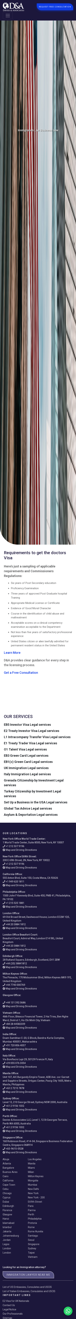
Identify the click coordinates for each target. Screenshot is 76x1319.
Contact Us (9, 1305)
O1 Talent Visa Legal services (25, 749)
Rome (31, 1227)
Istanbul (7, 1227)
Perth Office (10, 1116)
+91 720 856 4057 (16, 1045)
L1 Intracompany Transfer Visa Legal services (37, 737)
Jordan (7, 1240)
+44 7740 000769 (15, 984)
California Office (12, 874)
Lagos (6, 1244)
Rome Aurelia (35, 1231)
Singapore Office (12, 1137)
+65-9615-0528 (14, 1148)
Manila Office (10, 1073)
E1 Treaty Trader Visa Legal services (30, 743)
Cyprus (6, 1197)
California (8, 1180)
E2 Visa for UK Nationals (16, 1301)
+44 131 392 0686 (16, 1002)
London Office (11, 913)
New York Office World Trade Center (24, 838)
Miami (31, 1167)
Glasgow (7, 1214)
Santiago (33, 1235)
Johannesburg (11, 1235)
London (7, 1248)
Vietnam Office (11, 1012)
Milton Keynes (35, 1176)
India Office (9, 1034)
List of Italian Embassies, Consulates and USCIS (29, 1291)
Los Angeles (35, 1159)
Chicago (7, 1193)
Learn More (12, 652)
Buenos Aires (10, 1172)
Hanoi (6, 1218)
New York (33, 1193)
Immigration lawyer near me (28, 1274)
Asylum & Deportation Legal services (31, 814)
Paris (31, 1206)
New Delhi (33, 1189)
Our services (18, 716)
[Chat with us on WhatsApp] (68, 1311)
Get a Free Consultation (21, 672)
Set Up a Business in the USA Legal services (35, 802)
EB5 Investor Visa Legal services (27, 724)
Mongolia (33, 1180)
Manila (31, 1163)
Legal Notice (9, 1309)
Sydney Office (11, 1098)
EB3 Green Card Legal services (26, 755)
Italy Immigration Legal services (27, 774)
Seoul (31, 1240)
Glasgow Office (11, 995)
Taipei (31, 1252)
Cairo (5, 1176)
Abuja (6, 1159)
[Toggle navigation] (8, 15)
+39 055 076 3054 (16, 1063)
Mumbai (32, 1184)
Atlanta (7, 1163)
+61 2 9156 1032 (15, 1105)
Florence (7, 1210)
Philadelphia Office (14, 891)
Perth (31, 1214)
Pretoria (32, 1223)
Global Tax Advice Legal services (28, 808)
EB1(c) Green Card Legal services (28, 762)
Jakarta (7, 1231)
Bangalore (8, 1167)
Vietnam (32, 1256)
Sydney (32, 1248)
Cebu (5, 1189)
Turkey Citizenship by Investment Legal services (32, 793)
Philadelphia (35, 1218)
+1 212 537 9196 (15, 846)
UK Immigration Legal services (26, 768)
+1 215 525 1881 (15, 903)
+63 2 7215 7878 (15, 1088)
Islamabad (8, 1223)
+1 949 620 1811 (15, 881)
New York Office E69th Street (19, 856)
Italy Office (9, 1055)
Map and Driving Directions (21, 849)
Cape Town (9, 1184)
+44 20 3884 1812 (16, 924)
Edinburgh (8, 1206)
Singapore (33, 1244)
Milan (31, 1172)
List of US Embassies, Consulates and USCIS (27, 1287)
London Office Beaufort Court (20, 934)
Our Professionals (13, 1313)
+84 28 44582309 (15, 1024)
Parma (32, 1210)
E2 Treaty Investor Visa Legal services (31, 731)
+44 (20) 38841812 (16, 963)
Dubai (6, 1201)
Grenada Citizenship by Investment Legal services (34, 782)
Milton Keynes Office (15, 973)
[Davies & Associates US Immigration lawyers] (13, 6)
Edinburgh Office (12, 956)
